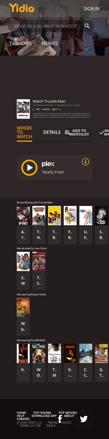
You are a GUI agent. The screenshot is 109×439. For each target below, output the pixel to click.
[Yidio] (21, 8)
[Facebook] (60, 419)
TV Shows (20, 43)
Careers (23, 419)
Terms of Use (30, 425)
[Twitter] (83, 419)
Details (52, 132)
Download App (44, 416)
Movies (50, 43)
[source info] (84, 161)
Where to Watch (24, 132)
